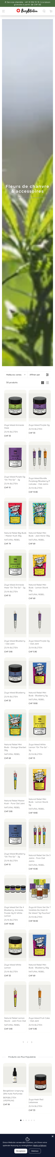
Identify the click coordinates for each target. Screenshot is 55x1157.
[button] (44, 11)
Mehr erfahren (39, 1145)
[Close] (52, 1136)
